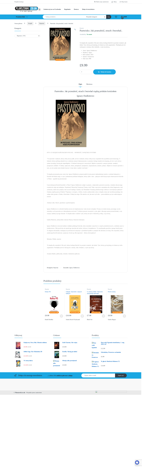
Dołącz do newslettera (88, 9)
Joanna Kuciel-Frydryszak (73, 319)
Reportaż (41, 23)
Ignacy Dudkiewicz (74, 267)
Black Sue (89, 319)
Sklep (115, 2)
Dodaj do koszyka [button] (61, 316)
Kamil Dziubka (49, 319)
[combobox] (64, 17)
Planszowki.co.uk (20, 392)
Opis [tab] (80, 84)
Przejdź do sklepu (19, 2)
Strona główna (18, 23)
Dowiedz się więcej (81, 316)
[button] (75, 29)
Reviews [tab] (89, 84)
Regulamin (67, 9)
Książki (30, 23)
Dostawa (76, 9)
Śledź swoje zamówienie (102, 2)
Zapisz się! (121, 375)
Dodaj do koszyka (106, 72)
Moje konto (124, 2)
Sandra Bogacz (112, 319)
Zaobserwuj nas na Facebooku (52, 9)
